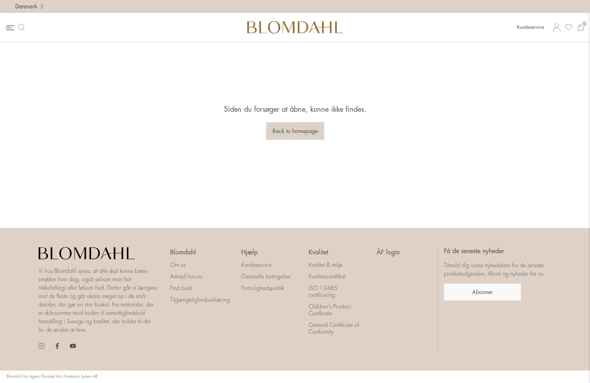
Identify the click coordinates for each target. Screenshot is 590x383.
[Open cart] (581, 27)
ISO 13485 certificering (323, 291)
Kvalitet (318, 252)
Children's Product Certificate (330, 310)
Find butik (181, 288)
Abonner (482, 292)
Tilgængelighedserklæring (200, 299)
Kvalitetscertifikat (327, 276)
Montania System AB (80, 377)
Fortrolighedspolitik (262, 288)
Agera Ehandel (42, 377)
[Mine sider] (557, 27)
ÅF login (388, 252)
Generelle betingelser (266, 276)
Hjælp (249, 252)
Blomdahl (183, 252)
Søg (22, 27)
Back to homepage (295, 131)
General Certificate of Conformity (334, 328)
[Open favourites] (569, 27)
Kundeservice (530, 27)
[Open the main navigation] (9, 27)
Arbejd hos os (186, 276)
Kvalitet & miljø (325, 265)
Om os (178, 265)
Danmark (26, 6)
